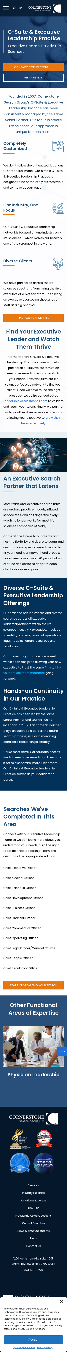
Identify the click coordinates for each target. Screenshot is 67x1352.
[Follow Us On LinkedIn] (21, 8)
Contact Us (33, 1246)
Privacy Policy (44, 1347)
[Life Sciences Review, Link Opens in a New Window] (20, 1139)
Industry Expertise (33, 1193)
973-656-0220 (33, 1270)
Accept (33, 1340)
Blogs (33, 1238)
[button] (61, 1301)
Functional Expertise (34, 1200)
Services (33, 1185)
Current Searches (33, 1223)
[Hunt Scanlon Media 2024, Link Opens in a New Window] (20, 1163)
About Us (33, 1208)
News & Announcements (33, 1231)
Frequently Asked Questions (33, 1216)
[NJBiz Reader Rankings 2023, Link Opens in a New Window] (44, 1139)
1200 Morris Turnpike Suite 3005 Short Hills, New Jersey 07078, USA (33, 1261)
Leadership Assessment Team (25, 401)
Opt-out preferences (24, 1347)
